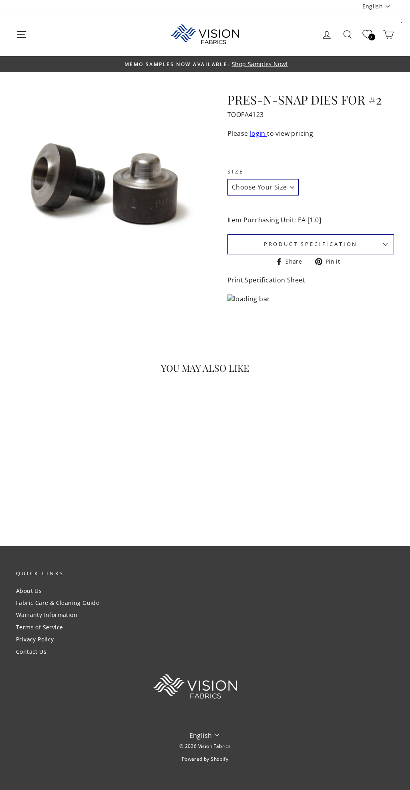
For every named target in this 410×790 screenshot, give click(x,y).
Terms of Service (39, 627)
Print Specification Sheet (266, 280)
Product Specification (311, 244)
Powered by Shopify (205, 759)
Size (235, 171)
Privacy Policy (35, 639)
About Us (29, 591)
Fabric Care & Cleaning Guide (57, 603)
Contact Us (31, 651)
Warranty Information (46, 615)
